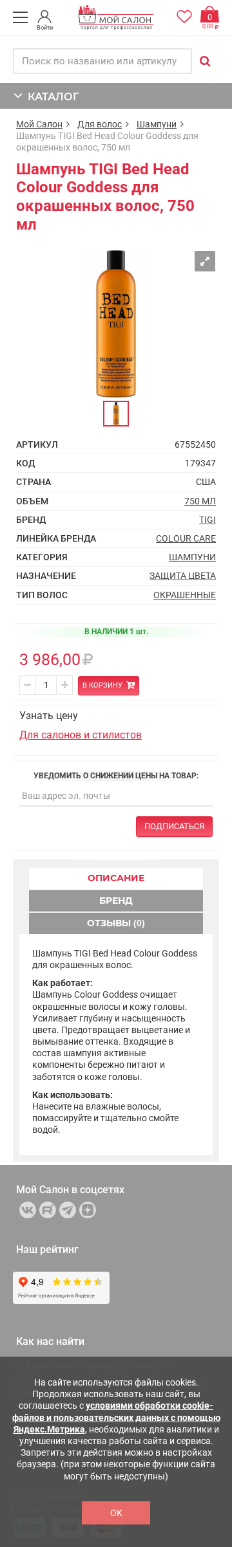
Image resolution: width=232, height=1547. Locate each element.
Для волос (99, 124)
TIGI (207, 520)
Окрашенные (184, 595)
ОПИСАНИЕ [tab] (116, 878)
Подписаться (174, 826)
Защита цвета (183, 576)
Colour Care (186, 538)
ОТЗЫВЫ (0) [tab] (116, 923)
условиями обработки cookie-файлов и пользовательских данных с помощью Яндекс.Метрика (116, 1417)
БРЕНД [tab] (116, 900)
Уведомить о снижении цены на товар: (116, 775)
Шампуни (157, 124)
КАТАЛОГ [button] (51, 97)
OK (116, 1513)
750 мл (200, 501)
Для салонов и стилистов (80, 735)
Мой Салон (39, 124)
